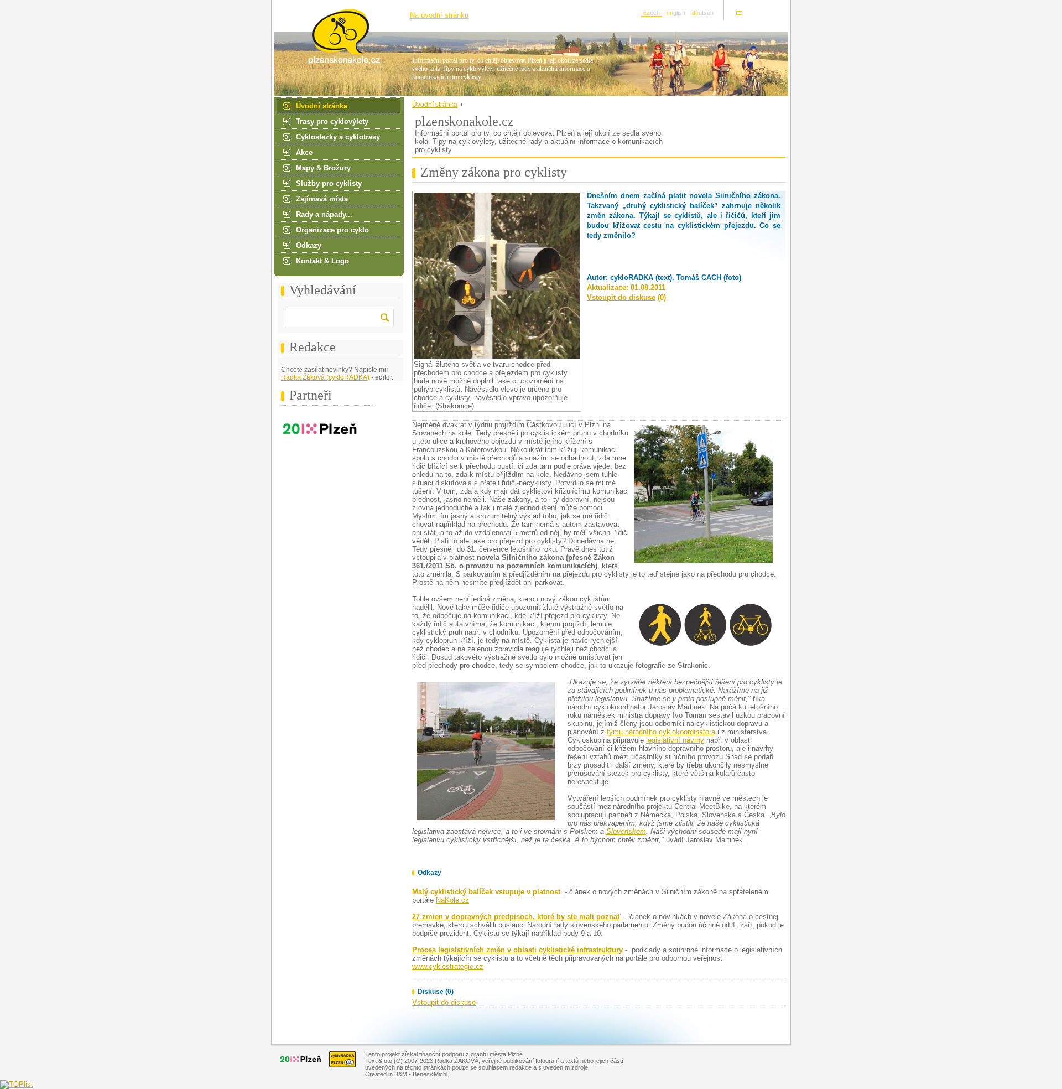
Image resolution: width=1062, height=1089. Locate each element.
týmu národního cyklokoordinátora (661, 732)
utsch (703, 12)
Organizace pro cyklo (332, 230)
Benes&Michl (430, 1074)
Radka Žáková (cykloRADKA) (325, 377)
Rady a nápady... (324, 214)
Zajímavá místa (322, 199)
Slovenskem (626, 831)
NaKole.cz (452, 900)
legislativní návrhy (675, 740)
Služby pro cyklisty (329, 183)
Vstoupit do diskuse (621, 297)
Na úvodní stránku (439, 15)
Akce (304, 152)
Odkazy (308, 245)
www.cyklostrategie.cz (447, 966)
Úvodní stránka (321, 106)
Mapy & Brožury (323, 168)
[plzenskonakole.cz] (333, 63)
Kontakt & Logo (322, 261)
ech (651, 12)
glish (676, 12)
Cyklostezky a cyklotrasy (338, 137)
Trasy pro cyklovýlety (332, 121)
